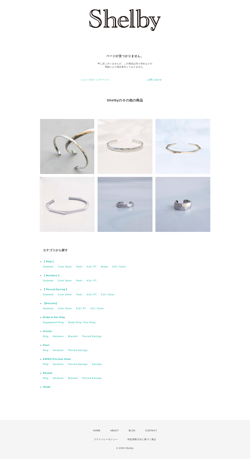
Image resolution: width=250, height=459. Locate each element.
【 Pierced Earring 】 (55, 289)
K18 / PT (92, 266)
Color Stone (65, 266)
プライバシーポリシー (106, 439)
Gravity (47, 331)
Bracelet (73, 336)
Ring (45, 336)
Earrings (97, 364)
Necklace (58, 336)
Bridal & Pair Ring (54, 317)
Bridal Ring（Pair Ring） (82, 322)
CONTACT (151, 430)
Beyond (47, 373)
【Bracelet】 (50, 303)
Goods (47, 387)
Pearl (79, 266)
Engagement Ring (53, 322)
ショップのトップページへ (95, 79)
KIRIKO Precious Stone (57, 359)
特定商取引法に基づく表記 (142, 439)
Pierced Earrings (92, 336)
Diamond (48, 266)
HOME (96, 430)
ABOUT (114, 430)
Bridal (104, 266)
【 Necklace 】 (52, 275)
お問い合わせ (155, 79)
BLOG (132, 430)
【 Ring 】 (49, 261)
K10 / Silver (119, 266)
